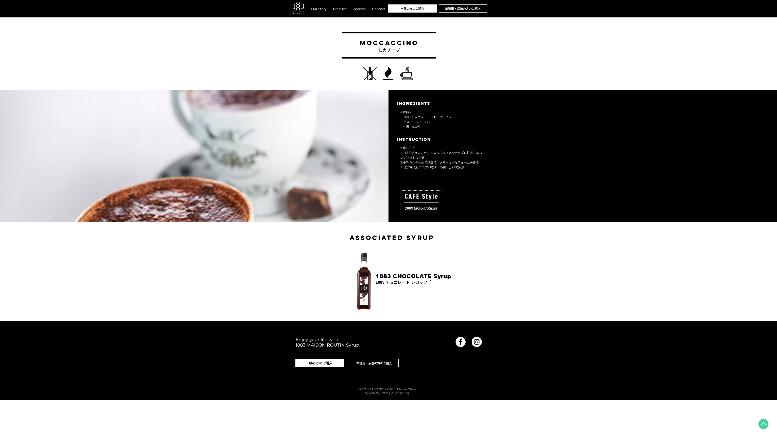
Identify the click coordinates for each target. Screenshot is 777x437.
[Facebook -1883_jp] (460, 342)
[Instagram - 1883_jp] (477, 342)
